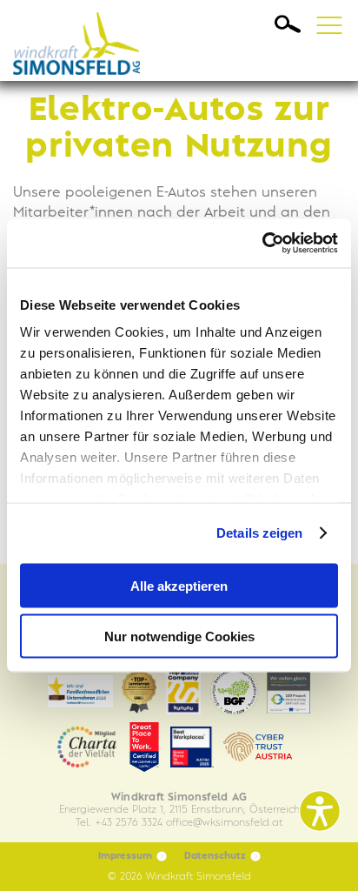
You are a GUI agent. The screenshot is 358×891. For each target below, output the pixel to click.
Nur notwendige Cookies (179, 636)
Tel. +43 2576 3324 (119, 822)
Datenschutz (215, 856)
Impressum (125, 856)
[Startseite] (82, 40)
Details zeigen (259, 533)
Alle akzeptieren (179, 585)
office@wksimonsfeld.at (224, 822)
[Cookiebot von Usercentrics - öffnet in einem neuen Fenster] (262, 243)
